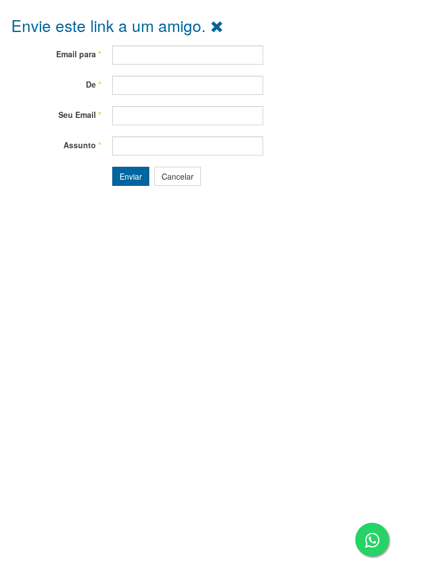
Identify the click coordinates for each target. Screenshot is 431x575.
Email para (78, 54)
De (93, 84)
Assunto (82, 144)
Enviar (131, 176)
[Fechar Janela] (216, 25)
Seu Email (79, 114)
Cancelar (178, 176)
